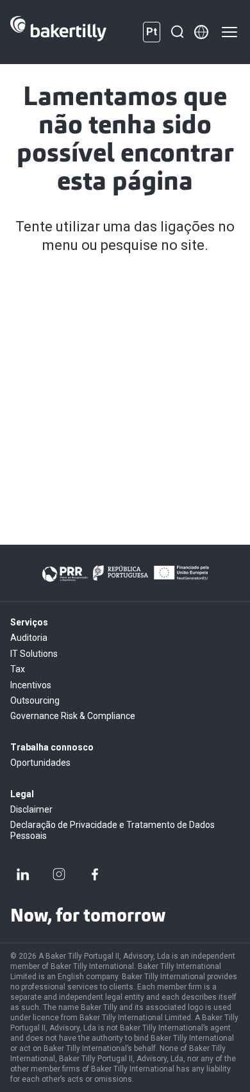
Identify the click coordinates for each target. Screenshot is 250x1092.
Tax (17, 669)
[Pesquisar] (177, 32)
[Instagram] (59, 874)
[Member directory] (201, 32)
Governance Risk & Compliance (72, 716)
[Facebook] (95, 874)
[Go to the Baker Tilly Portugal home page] (58, 32)
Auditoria (28, 638)
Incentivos (30, 685)
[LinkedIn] (23, 874)
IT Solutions (34, 654)
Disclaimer (31, 809)
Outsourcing (35, 700)
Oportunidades (40, 762)
